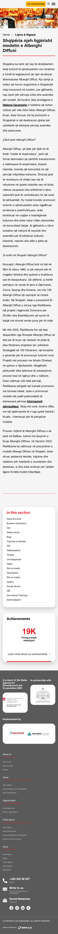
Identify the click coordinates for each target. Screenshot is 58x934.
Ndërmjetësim (14, 551)
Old (8, 528)
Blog (9, 537)
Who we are (7, 762)
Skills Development (9, 793)
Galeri (10, 564)
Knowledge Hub (8, 808)
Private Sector (13, 587)
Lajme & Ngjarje (25, 35)
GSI (8, 546)
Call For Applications (10, 812)
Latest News (7, 854)
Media (5, 858)
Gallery (10, 582)
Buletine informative (16, 524)
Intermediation (14, 600)
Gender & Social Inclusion (12, 839)
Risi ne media (13, 569)
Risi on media (13, 578)
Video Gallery (7, 866)
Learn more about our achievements (27, 654)
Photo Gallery (8, 862)
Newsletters (12, 573)
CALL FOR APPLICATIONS (35, 4)
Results (5, 770)
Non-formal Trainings (17, 596)
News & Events (14, 519)
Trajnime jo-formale (16, 542)
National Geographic (15, 105)
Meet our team (8, 766)
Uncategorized (14, 560)
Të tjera (10, 555)
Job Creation (7, 785)
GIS (8, 591)
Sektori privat (13, 533)
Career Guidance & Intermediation (15, 789)
